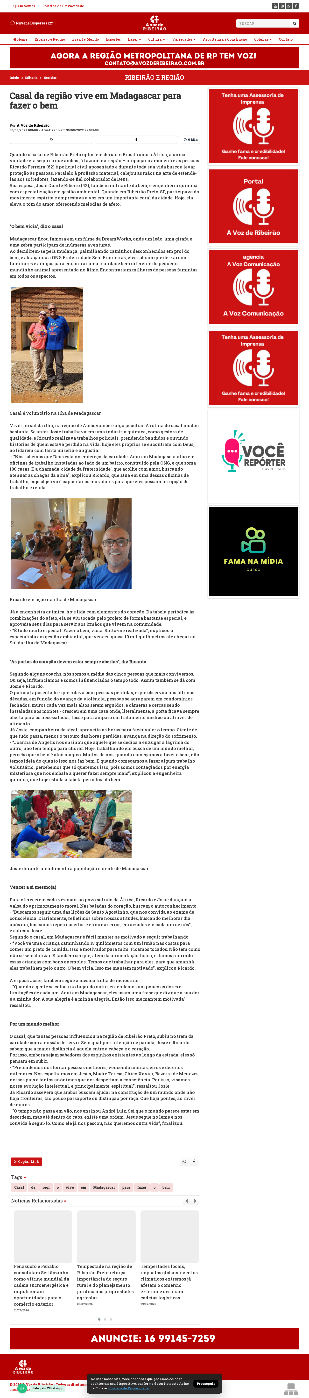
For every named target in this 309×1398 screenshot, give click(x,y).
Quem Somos (24, 6)
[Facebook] (296, 6)
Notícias (50, 78)
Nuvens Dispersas (33, 23)
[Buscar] (294, 23)
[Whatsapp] (289, 6)
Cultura (155, 39)
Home (21, 39)
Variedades (182, 39)
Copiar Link (28, 1161)
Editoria (31, 78)
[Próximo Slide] (195, 1201)
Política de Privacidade (63, 6)
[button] (99, 1319)
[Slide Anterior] (187, 1201)
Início (14, 78)
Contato (286, 39)
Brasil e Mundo (85, 39)
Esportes (113, 39)
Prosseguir (206, 1383)
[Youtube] (275, 6)
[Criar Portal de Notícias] (290, 1389)
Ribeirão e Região (50, 39)
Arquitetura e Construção (225, 39)
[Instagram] (282, 6)
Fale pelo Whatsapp (47, 1388)
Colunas (261, 39)
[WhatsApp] (22, 1388)
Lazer (133, 39)
